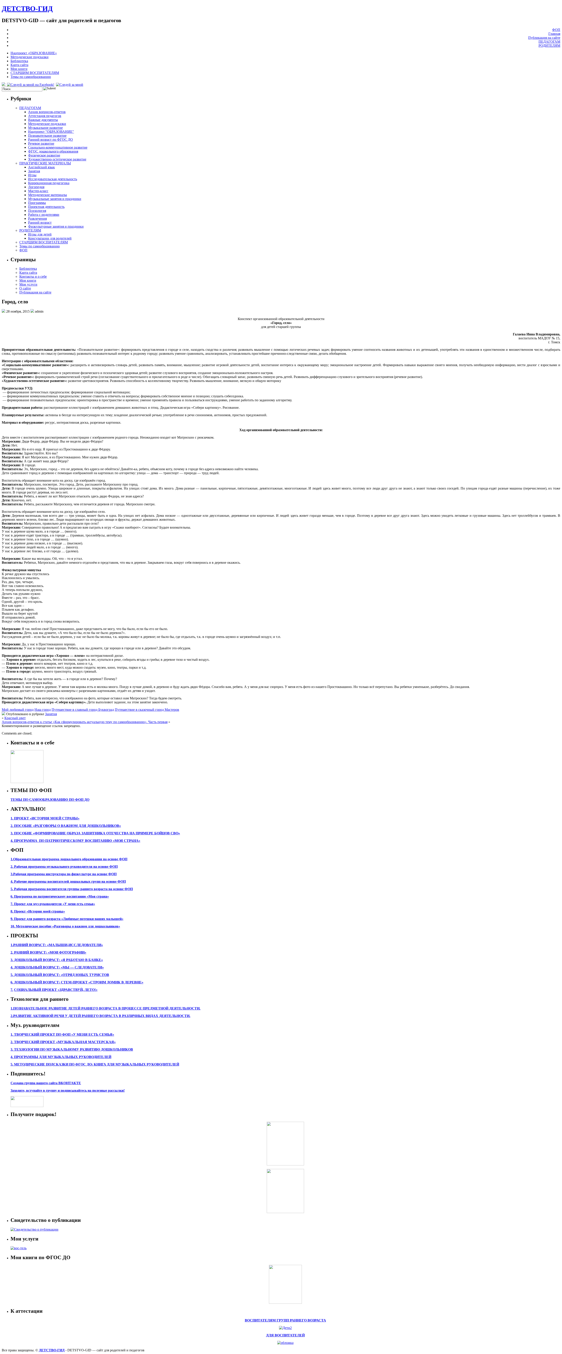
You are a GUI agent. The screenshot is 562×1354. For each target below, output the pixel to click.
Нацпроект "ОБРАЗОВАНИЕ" (51, 131)
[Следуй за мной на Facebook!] (31, 84)
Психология (37, 210)
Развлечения (37, 218)
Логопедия (36, 187)
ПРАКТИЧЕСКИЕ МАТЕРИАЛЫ (45, 163)
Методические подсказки (30, 57)
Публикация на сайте (544, 38)
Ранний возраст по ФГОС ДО (50, 139)
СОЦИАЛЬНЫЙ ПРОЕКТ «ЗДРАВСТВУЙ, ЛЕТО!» (55, 990)
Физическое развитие (44, 155)
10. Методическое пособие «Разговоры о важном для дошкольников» (65, 926)
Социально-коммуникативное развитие (57, 147)
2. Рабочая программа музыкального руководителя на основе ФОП (64, 866)
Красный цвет (15, 718)
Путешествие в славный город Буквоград (83, 709)
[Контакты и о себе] (27, 782)
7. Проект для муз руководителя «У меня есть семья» (53, 904)
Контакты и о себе (33, 276)
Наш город (42, 709)
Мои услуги (28, 284)
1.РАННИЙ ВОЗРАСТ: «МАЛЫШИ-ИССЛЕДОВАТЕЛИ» (57, 945)
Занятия (34, 171)
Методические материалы (47, 195)
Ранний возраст (40, 222)
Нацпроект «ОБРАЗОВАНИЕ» (34, 53)
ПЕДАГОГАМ (549, 41)
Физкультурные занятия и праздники (56, 226)
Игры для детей (40, 234)
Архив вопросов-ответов (47, 112)
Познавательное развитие (47, 135)
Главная (554, 34)
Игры (32, 175)
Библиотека (19, 61)
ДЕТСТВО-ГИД (27, 9)
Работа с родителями (43, 214)
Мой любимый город (18, 709)
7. (12, 990)
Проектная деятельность (46, 207)
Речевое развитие (41, 143)
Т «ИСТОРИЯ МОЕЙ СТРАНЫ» (53, 818)
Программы (37, 203)
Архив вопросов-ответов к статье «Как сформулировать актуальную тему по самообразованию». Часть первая (85, 722)
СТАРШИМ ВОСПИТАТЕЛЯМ (35, 73)
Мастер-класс (38, 191)
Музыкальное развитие (45, 128)
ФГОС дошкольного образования (53, 151)
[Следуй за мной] (70, 84)
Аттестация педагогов (44, 116)
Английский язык (41, 167)
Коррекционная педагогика (48, 183)
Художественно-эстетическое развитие (57, 159)
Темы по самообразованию (31, 77)
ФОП (556, 30)
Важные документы (43, 120)
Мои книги (19, 69)
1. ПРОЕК (19, 818)
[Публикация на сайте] (34, 1229)
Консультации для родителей (50, 238)
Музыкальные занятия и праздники (54, 199)
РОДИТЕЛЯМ (549, 45)
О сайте (25, 288)
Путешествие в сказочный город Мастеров (147, 709)
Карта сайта (19, 65)
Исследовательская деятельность (52, 179)
